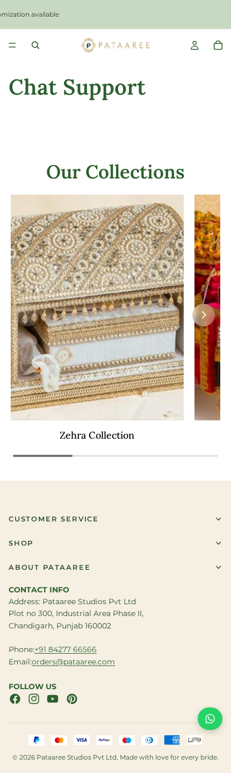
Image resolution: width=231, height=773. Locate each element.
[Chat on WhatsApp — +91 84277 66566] (210, 718)
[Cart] (218, 45)
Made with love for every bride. (169, 757)
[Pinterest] (72, 698)
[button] (203, 315)
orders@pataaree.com (73, 662)
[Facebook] (15, 698)
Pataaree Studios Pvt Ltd (77, 757)
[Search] (35, 45)
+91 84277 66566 (65, 649)
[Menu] (12, 45)
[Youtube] (52, 698)
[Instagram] (33, 698)
